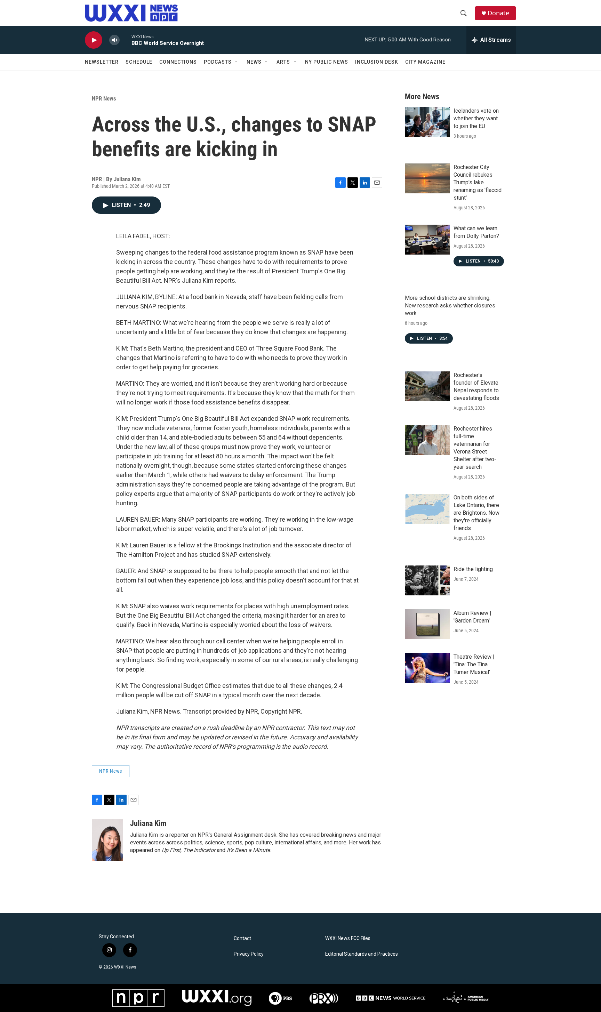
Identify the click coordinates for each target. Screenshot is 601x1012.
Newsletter (102, 62)
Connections (178, 62)
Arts (283, 62)
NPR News (104, 98)
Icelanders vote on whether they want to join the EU (476, 118)
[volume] (114, 40)
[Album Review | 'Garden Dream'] (427, 624)
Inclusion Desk (376, 62)
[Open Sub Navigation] (237, 62)
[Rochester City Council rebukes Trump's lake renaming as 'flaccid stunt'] (427, 178)
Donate (498, 13)
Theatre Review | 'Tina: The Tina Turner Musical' (474, 664)
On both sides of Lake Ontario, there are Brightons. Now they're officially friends (476, 512)
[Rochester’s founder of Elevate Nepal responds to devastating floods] (427, 386)
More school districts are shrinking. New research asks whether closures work (450, 305)
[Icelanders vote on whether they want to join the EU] (427, 122)
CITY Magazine (425, 62)
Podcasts (218, 62)
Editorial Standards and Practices (361, 954)
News (254, 62)
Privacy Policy (249, 954)
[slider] (126, 39)
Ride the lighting (473, 569)
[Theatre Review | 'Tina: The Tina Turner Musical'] (427, 668)
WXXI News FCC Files (347, 938)
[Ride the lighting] (427, 580)
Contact (242, 938)
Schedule (139, 62)
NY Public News (326, 62)
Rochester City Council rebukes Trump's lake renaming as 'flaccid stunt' (478, 182)
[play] (93, 40)
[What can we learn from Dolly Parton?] (427, 240)
